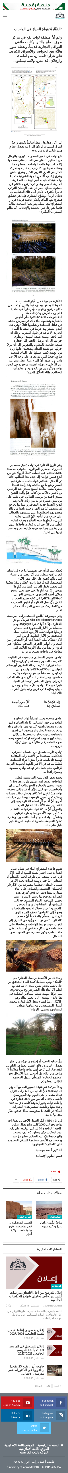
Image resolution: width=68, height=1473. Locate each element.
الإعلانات (56, 1286)
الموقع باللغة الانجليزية (19, 1445)
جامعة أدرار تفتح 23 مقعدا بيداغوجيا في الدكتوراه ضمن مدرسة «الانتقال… (25, 1370)
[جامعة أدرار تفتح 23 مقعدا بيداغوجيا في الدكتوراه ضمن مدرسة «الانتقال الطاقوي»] (54, 1370)
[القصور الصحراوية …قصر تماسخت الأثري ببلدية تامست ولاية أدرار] (19, 1210)
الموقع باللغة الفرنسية (34, 1452)
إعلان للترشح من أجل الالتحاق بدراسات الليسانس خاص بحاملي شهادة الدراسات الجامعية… (35, 1296)
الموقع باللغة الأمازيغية (34, 1449)
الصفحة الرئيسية (48, 1445)
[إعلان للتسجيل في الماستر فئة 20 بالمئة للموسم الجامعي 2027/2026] (54, 1350)
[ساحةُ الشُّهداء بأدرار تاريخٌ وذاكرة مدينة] (49, 1210)
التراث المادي (55, 1217)
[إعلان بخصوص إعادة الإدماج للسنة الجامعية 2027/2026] (54, 1334)
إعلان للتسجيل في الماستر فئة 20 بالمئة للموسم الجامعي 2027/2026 (26, 1350)
